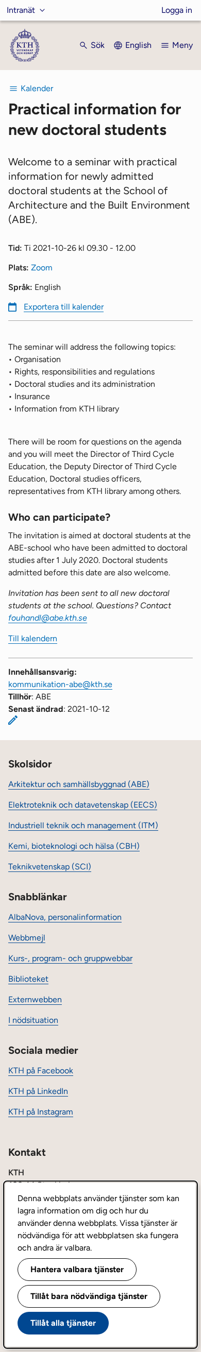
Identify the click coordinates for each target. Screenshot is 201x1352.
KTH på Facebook (40, 1070)
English (138, 45)
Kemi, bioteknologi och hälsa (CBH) (74, 846)
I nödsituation (33, 1020)
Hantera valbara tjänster (77, 1269)
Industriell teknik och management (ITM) (83, 825)
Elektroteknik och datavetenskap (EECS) (82, 805)
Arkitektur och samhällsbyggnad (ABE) (78, 784)
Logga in (176, 10)
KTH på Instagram (40, 1112)
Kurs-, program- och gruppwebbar (70, 958)
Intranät (21, 10)
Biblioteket (28, 979)
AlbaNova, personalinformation (65, 917)
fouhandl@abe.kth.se (47, 618)
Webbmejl (26, 938)
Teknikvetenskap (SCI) (49, 866)
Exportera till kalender (64, 307)
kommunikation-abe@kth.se (60, 684)
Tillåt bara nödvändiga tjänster (88, 1296)
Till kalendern (32, 638)
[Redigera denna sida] (13, 720)
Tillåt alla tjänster (63, 1323)
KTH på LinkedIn (38, 1091)
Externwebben (35, 999)
